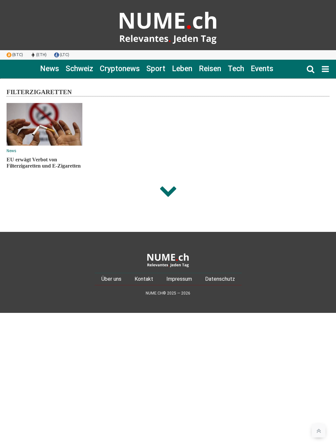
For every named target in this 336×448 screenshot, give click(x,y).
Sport (155, 68)
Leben (182, 68)
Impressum (179, 279)
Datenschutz (220, 279)
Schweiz (79, 68)
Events (262, 68)
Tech (236, 68)
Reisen (210, 68)
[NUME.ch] (168, 25)
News (49, 68)
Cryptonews (120, 68)
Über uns (111, 279)
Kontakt (144, 279)
